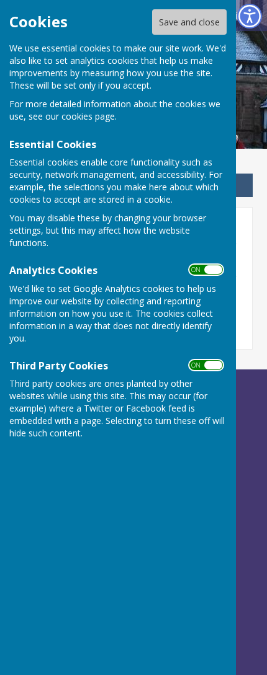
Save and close (189, 22)
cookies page (88, 116)
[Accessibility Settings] (249, 16)
